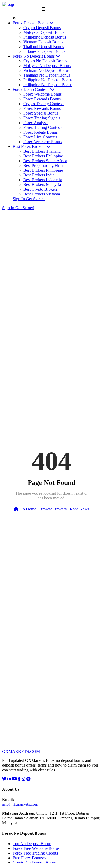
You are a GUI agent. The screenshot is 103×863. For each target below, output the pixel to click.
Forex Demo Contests (31, 89)
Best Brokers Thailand (42, 151)
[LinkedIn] (9, 779)
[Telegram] (28, 779)
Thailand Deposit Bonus (43, 46)
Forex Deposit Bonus (31, 23)
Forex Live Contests (40, 137)
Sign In (19, 198)
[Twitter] (4, 779)
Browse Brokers (53, 509)
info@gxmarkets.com (20, 804)
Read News (79, 509)
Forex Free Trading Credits (35, 853)
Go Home (27, 509)
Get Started (35, 198)
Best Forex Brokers (29, 146)
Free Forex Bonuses (29, 858)
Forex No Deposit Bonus (34, 56)
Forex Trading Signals (41, 118)
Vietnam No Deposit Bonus (46, 70)
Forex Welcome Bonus (42, 94)
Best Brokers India (38, 175)
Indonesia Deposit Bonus (44, 51)
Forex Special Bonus (40, 113)
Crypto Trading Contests (43, 103)
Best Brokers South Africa (45, 160)
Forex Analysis (35, 122)
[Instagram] (23, 779)
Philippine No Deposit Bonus (47, 80)
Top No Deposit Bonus (32, 843)
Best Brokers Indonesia (42, 179)
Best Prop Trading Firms (43, 165)
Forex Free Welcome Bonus (36, 848)
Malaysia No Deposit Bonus (47, 65)
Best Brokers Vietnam (41, 194)
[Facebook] (19, 779)
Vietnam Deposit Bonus (43, 42)
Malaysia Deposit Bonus (43, 32)
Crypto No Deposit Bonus (45, 61)
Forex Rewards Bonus (42, 99)
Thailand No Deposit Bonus (46, 75)
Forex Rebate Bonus (40, 132)
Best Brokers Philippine (43, 156)
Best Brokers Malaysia (42, 184)
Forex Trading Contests (42, 127)
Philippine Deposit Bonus (44, 37)
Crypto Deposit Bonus (42, 27)
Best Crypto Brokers (40, 189)
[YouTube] (14, 779)
